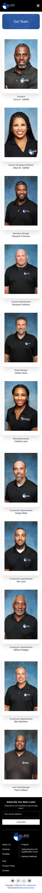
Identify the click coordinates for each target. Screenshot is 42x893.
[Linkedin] (29, 881)
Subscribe (21, 822)
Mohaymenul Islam (26, 888)
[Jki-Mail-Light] (24, 881)
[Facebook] (12, 881)
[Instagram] (18, 881)
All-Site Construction (28, 885)
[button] (38, 5)
